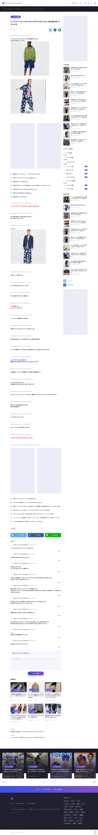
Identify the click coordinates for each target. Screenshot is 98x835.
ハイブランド (66, 803)
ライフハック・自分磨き (71, 180)
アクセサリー (71, 820)
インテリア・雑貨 (76, 189)
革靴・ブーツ (78, 806)
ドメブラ (71, 806)
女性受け (71, 812)
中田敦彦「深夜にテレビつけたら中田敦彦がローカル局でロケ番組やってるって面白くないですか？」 (32, 185)
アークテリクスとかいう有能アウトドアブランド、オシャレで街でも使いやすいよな (28, 737)
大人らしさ (75, 815)
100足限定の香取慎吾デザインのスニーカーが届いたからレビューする (19, 695)
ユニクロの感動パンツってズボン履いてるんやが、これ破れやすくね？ (79, 84)
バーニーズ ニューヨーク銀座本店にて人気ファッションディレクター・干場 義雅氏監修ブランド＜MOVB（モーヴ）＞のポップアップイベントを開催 (37, 517)
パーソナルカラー (67, 823)
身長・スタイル (76, 173)
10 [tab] (57, 781)
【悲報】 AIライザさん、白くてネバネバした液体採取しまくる (24, 177)
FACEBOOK (70, 285)
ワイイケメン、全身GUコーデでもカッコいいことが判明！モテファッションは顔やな (36, 695)
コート (83, 803)
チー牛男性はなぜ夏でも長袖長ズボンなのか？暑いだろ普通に (79, 132)
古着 (65, 817)
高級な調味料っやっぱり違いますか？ (20, 196)
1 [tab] (40, 781)
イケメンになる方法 (76, 177)
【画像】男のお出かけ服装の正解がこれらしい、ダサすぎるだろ (79, 68)
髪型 (78, 803)
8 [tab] (53, 781)
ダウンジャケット (67, 815)
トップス (73, 803)
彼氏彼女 (81, 815)
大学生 (65, 812)
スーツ (76, 817)
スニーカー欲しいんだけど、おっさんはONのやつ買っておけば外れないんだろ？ (79, 271)
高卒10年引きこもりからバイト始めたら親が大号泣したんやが (25, 189)
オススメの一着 (76, 170)
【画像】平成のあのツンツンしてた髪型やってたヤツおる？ (84, 770)
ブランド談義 (69, 153)
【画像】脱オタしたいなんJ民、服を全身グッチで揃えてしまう (52, 716)
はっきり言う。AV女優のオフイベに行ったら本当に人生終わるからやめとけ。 (27, 502)
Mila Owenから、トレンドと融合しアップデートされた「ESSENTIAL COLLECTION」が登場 (31, 510)
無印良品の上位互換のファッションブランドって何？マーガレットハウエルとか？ (27, 731)
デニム (81, 817)
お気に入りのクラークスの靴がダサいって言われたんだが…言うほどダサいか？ (79, 125)
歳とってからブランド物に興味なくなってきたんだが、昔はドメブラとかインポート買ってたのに (53, 695)
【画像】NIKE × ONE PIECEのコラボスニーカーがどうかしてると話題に (79, 100)
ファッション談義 (69, 157)
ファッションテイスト (70, 162)
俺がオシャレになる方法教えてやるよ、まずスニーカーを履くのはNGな (79, 92)
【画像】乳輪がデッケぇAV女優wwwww (20, 181)
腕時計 (81, 809)
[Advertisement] (22, 145)
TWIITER (70, 281)
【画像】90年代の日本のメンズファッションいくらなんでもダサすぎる (60, 770)
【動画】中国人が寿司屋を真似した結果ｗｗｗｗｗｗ (22, 193)
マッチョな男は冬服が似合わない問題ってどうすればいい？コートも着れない (28, 521)
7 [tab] (51, 781)
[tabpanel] (13, 765)
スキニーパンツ (79, 820)
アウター (66, 806)
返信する (59, 551)
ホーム (37, 789)
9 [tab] (55, 781)
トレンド (75, 809)
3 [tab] (44, 781)
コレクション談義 (15, 16)
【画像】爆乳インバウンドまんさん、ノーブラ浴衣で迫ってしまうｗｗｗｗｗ (26, 174)
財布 (65, 820)
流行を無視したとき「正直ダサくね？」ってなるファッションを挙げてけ (79, 140)
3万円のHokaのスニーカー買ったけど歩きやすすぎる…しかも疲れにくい (79, 108)
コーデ (78, 801)
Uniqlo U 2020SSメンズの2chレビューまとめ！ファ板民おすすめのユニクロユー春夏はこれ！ (18, 717)
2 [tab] (42, 781)
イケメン (70, 817)
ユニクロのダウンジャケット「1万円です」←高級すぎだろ (36, 716)
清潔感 (80, 823)
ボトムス (77, 812)
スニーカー (66, 801)
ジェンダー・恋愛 (76, 166)
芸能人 (74, 823)
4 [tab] (46, 781)
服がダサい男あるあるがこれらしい (78, 75)
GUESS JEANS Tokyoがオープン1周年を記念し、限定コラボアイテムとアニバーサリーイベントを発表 (33, 513)
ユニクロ (13, 528)
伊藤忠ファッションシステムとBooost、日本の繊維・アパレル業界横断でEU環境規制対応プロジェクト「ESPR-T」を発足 (36, 506)
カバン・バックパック (68, 809)
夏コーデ (83, 812)
